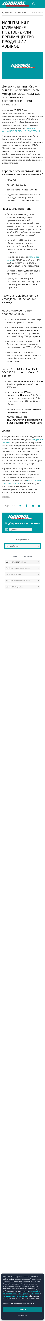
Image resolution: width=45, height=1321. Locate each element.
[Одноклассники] (26, 506)
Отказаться (22, 1315)
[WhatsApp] (39, 506)
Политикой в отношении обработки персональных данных (21, 1292)
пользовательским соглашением (16, 1296)
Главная (9, 13)
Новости (22, 13)
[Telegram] (32, 506)
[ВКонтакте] (19, 506)
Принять (22, 1309)
